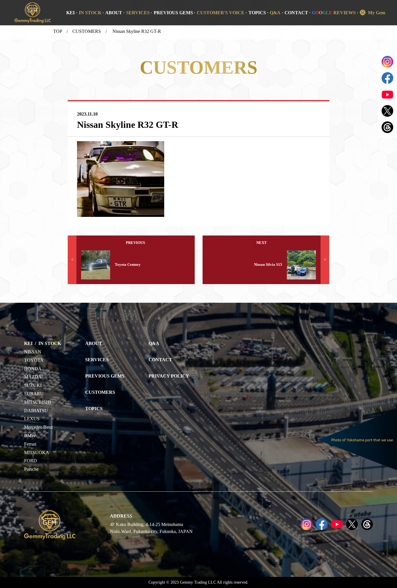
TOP (57, 31)
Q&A (275, 12)
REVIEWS (334, 12)
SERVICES (138, 12)
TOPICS (257, 12)
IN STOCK (90, 12)
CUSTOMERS (86, 31)
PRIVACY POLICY (169, 375)
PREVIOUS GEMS (173, 12)
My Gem (376, 12)
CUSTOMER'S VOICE (220, 12)
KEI (70, 12)
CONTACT (296, 12)
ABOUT (113, 12)
